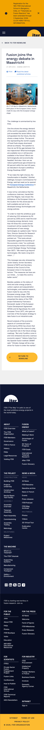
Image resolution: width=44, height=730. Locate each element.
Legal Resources (10, 456)
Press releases (28, 499)
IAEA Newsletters (10, 700)
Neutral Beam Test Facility (9, 497)
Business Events (28, 677)
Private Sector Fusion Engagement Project (9, 670)
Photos (24, 515)
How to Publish (10, 684)
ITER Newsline (27, 485)
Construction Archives (9, 491)
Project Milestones (8, 536)
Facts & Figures (28, 623)
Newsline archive (28, 488)
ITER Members (9, 438)
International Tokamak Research (27, 455)
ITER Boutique (9, 633)
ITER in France (9, 445)
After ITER (26, 460)
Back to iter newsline (15, 43)
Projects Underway (8, 486)
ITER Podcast (27, 503)
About (7, 424)
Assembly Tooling (8, 524)
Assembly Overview (8, 506)
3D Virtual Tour (28, 523)
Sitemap (14, 718)
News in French (28, 492)
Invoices (25, 681)
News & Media (28, 473)
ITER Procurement (27, 662)
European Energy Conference (22, 185)
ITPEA (6, 664)
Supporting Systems (8, 561)
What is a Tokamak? (8, 552)
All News (25, 481)
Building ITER (9, 481)
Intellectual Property (26, 667)
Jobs (6, 618)
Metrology (8, 528)
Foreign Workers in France (28, 673)
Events (24, 496)
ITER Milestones (28, 627)
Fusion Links (9, 676)
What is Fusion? (28, 431)
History (7, 448)
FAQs (6, 452)
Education (8, 640)
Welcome (25, 619)
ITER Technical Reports (9, 696)
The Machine (10, 547)
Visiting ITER (9, 459)
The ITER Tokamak (11, 556)
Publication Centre (26, 527)
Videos (24, 519)
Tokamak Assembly (8, 511)
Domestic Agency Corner (28, 685)
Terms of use (27, 718)
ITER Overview (9, 429)
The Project (10, 473)
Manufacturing (9, 565)
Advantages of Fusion (28, 439)
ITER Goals (26, 450)
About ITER (8, 622)
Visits (6, 637)
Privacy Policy (21, 722)
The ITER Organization (9, 433)
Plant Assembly (10, 516)
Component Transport (8, 570)
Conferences (9, 680)
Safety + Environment (9, 575)
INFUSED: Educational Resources (8, 645)
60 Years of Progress (26, 445)
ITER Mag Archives (26, 507)
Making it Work (28, 435)
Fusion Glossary (28, 464)
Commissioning (10, 519)
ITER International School (9, 689)
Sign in (24, 706)
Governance (8, 441)
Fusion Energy (25, 426)
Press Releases (28, 630)
